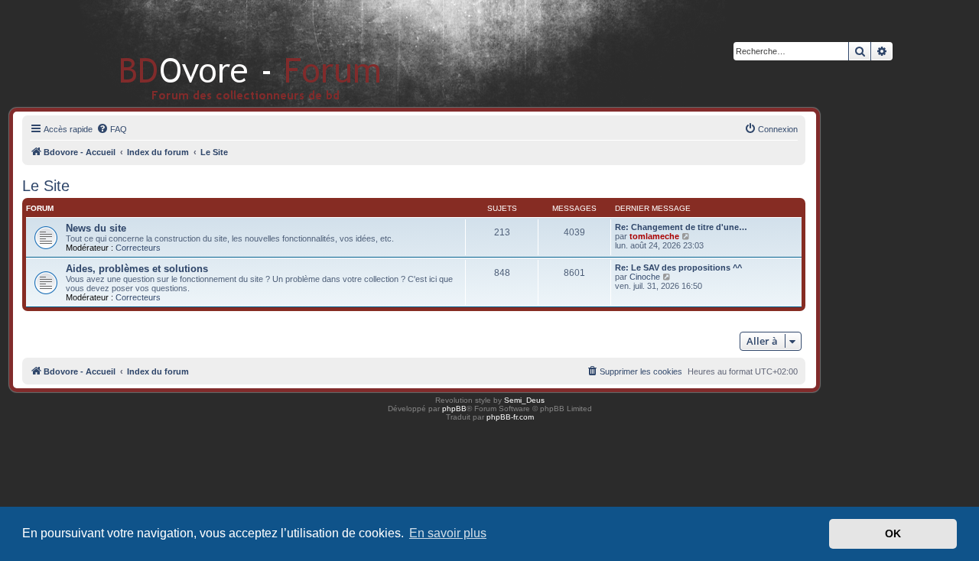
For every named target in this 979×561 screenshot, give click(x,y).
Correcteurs (138, 247)
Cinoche (644, 276)
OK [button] (893, 533)
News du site (96, 228)
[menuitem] (111, 129)
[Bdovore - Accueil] (227, 53)
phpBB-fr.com (510, 417)
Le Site (46, 185)
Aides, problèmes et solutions (137, 268)
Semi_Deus (524, 400)
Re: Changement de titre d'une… (681, 227)
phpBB (454, 408)
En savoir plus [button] (447, 533)
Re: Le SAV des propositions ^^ (678, 267)
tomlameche (654, 236)
